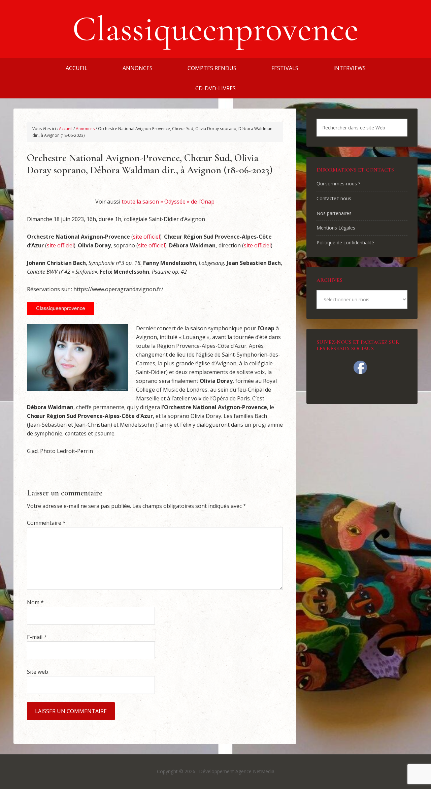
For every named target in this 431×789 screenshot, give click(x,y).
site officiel (146, 236)
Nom (35, 602)
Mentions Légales (336, 227)
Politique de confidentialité (345, 242)
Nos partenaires (334, 213)
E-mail (37, 637)
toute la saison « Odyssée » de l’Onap (168, 201)
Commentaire (46, 522)
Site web (37, 671)
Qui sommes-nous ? (338, 183)
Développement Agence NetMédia (236, 771)
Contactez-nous (334, 198)
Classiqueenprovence (215, 29)
